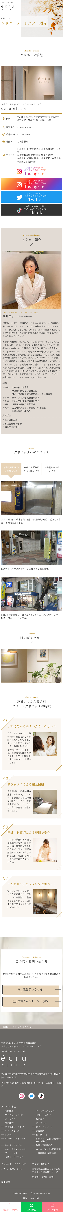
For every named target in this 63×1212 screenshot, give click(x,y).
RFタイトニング (43, 1114)
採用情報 (5, 1182)
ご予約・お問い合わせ (12, 1169)
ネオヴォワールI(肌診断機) (48, 1149)
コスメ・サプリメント (15, 1157)
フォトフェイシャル (45, 1111)
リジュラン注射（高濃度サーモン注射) (48, 1140)
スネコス (40, 1118)
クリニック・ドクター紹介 (14, 1163)
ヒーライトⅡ (41, 1134)
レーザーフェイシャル (15, 1138)
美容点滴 (40, 1130)
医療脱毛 (9, 1111)
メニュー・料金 (8, 1106)
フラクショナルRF (13, 1114)
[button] (21, 681)
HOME (5, 1027)
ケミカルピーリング (14, 1126)
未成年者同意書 (20, 1193)
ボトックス (10, 1118)
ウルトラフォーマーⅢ (15, 1149)
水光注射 (9, 1122)
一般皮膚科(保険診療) (46, 1153)
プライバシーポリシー (40, 1193)
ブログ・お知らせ (40, 1163)
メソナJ (8, 1134)
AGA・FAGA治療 (44, 1145)
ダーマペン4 (42, 1122)
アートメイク (11, 1153)
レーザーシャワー (13, 1145)
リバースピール (12, 1130)
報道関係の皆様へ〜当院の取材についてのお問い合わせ (46, 1170)
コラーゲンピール (44, 1126)
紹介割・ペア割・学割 (43, 1177)
